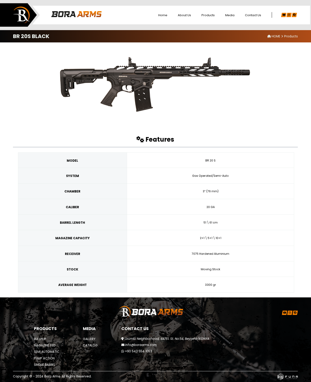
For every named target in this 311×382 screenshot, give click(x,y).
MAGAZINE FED (45, 345)
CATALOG (90, 345)
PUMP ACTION (44, 358)
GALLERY (89, 339)
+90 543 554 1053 (138, 351)
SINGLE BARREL (44, 365)
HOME (276, 36)
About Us (184, 15)
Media (230, 15)
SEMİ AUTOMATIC (46, 352)
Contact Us (253, 15)
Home (162, 15)
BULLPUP (40, 339)
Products (208, 15)
